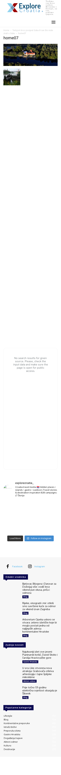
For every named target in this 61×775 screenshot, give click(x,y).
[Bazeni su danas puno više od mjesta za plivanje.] (30, 505)
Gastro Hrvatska (30, 662)
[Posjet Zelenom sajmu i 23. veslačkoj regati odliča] (30, 528)
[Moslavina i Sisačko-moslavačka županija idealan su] (49, 528)
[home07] (30, 65)
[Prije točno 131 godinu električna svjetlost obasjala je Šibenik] (11, 692)
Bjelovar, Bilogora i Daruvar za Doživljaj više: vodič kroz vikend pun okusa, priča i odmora (39, 588)
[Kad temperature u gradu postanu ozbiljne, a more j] (11, 528)
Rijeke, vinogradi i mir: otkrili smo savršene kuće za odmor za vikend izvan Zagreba (39, 606)
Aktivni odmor (29, 681)
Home (6, 30)
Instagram (39, 566)
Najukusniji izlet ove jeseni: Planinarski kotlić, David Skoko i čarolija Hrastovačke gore (40, 654)
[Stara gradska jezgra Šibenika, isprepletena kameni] (11, 505)
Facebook (17, 566)
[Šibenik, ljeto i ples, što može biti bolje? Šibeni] (49, 505)
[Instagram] (30, 566)
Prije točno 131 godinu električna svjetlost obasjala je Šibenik (39, 690)
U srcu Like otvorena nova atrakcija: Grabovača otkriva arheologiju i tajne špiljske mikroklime (38, 672)
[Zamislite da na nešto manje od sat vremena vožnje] (11, 517)
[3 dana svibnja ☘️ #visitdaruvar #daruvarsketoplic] (49, 517)
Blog (25, 597)
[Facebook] (7, 566)
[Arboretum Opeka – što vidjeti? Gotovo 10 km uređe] (30, 517)
